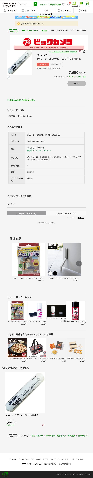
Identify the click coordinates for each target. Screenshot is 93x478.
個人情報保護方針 (64, 464)
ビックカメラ (37, 436)
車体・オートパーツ (30, 30)
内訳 (84, 77)
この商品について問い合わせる (64, 51)
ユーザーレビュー (27, 213)
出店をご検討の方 (50, 464)
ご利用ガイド (13, 459)
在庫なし (76, 83)
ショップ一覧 (24, 459)
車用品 (44, 30)
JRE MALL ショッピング (13, 30)
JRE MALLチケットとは (66, 459)
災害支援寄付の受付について (32, 24)
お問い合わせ (35, 459)
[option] (19, 62)
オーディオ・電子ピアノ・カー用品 (60, 436)
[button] (79, 264)
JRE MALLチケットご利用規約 (32, 464)
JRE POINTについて (49, 459)
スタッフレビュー (66, 213)
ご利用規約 (80, 459)
